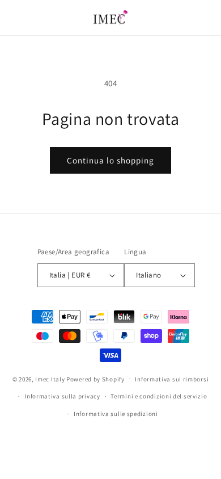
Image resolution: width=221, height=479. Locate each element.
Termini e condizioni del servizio (158, 396)
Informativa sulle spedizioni (116, 414)
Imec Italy (50, 379)
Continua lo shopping (110, 160)
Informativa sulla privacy (62, 396)
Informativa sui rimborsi (172, 379)
